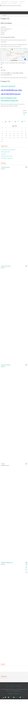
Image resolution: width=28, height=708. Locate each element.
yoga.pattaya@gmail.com (9, 100)
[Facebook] (3, 122)
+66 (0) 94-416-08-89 (14, 1)
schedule (10, 104)
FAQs (8, 686)
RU (19, 3)
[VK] (6, 122)
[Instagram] (24, 122)
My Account (4, 3)
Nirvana (13, 693)
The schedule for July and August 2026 (8, 149)
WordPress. (18, 693)
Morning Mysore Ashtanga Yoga (7, 158)
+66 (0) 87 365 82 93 (8, 86)
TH (21, 3)
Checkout (14, 3)
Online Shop (22, 1)
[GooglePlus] (17, 122)
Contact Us (18, 686)
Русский (25, 112)
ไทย (24, 114)
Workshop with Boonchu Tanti (6, 156)
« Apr (1, 141)
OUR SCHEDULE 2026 (5, 151)
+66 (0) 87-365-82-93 (5, 1)
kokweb (19, 690)
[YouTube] (11, 122)
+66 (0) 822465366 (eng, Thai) (11, 90)
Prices (12, 686)
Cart (9, 3)
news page (16, 104)
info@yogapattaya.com (9, 98)
